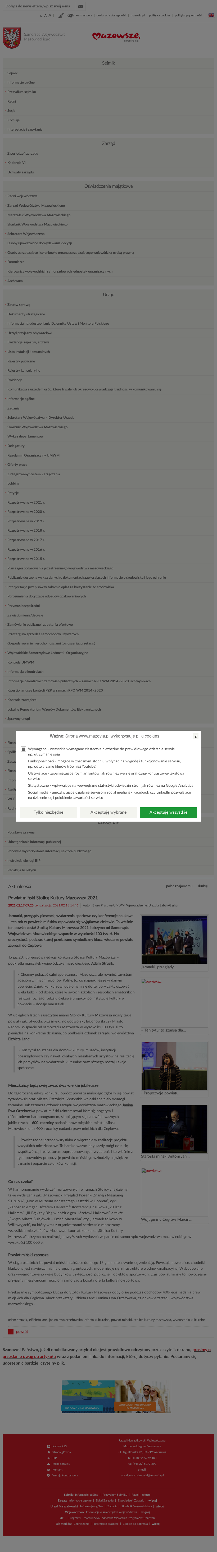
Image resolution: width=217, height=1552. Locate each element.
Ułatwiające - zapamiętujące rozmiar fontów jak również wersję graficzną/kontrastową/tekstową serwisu (106, 776)
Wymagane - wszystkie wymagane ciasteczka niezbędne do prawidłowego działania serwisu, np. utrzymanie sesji (102, 751)
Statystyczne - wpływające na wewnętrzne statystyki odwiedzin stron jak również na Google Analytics (110, 785)
